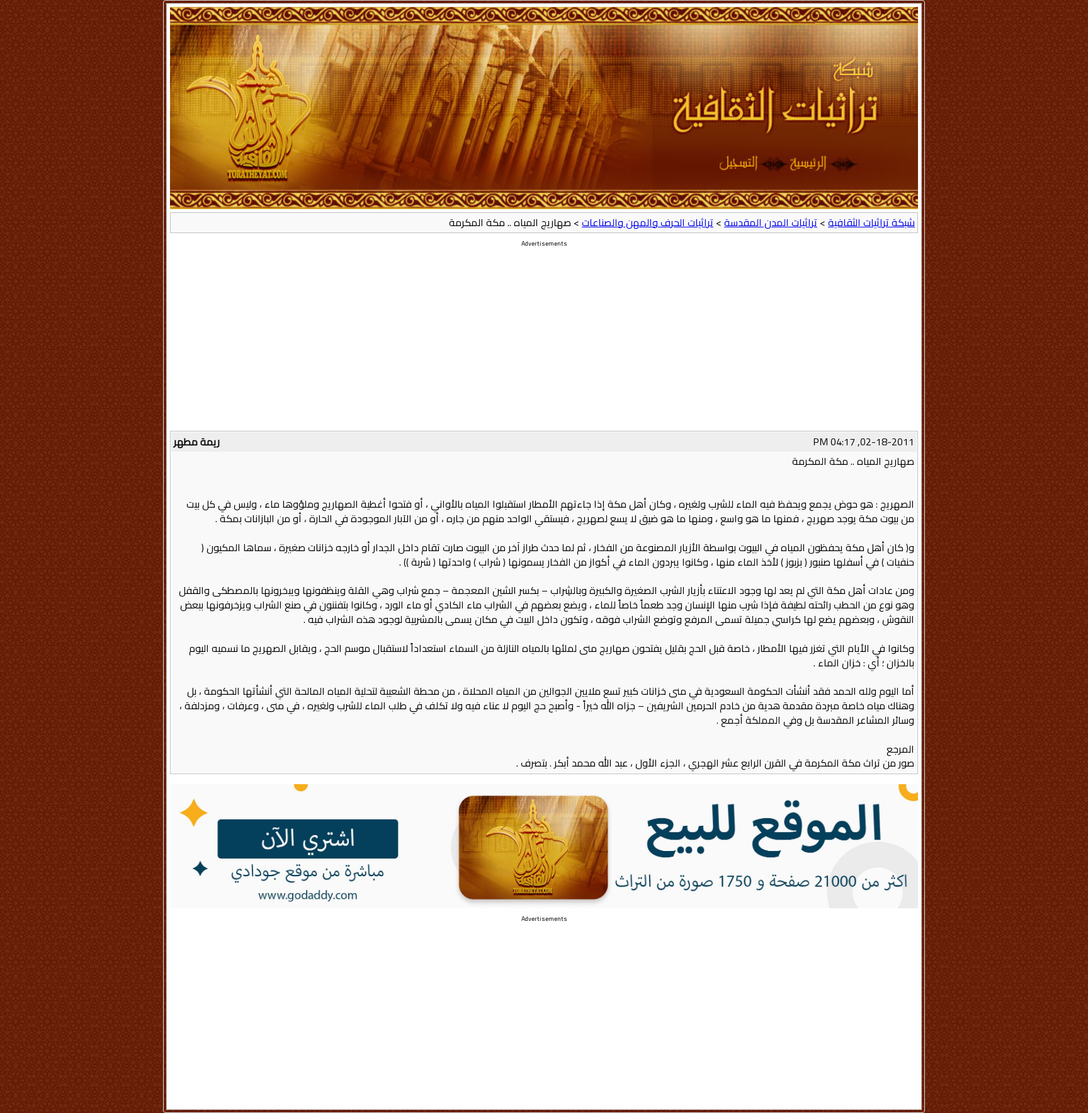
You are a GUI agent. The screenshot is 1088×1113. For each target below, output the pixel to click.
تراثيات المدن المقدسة (770, 222)
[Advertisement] (544, 342)
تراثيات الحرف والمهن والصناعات (647, 222)
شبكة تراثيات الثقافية (871, 222)
